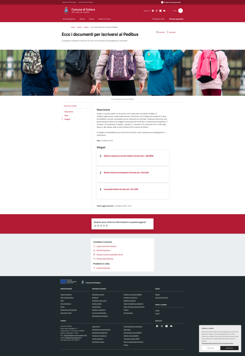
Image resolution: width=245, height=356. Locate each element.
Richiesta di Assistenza (99, 336)
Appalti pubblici (97, 304)
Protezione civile (158, 19)
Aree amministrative (66, 297)
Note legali (127, 329)
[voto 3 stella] (101, 225)
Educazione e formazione (100, 316)
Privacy (126, 345)
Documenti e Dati (65, 313)
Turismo (126, 310)
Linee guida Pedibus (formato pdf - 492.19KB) (121, 189)
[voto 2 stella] (98, 225)
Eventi (157, 313)
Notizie (157, 294)
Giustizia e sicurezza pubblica (133, 294)
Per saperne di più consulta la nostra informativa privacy (217, 343)
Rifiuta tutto (210, 348)
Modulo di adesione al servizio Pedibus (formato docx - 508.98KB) (129, 155)
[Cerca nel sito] (180, 10)
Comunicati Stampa (161, 297)
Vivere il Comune (104, 19)
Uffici (62, 300)
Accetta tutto (229, 348)
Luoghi (157, 310)
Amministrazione (69, 19)
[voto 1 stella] (95, 225)
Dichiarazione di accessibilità (132, 332)
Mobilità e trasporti (130, 300)
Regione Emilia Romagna (69, 2)
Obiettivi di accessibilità (131, 336)
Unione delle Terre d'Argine (85, 2)
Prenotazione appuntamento (101, 329)
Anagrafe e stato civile (99, 300)
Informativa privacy (98, 342)
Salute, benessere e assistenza (133, 304)
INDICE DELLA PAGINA (70, 106)
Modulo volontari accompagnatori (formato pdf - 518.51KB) (126, 172)
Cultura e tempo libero (99, 313)
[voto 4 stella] (103, 225)
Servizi (91, 19)
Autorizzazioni (96, 307)
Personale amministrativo (68, 310)
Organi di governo (66, 294)
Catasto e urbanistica (98, 310)
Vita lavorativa (128, 313)
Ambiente (95, 297)
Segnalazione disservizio (99, 332)
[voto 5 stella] (106, 225)
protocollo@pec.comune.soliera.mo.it (75, 335)
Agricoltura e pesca (98, 294)
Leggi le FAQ (96, 326)
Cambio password (97, 339)
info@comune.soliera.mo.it (73, 337)
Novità (82, 19)
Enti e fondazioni (65, 304)
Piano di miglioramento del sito (133, 342)
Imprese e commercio (130, 297)
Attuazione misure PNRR (131, 339)
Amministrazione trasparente (133, 326)
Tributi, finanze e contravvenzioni (134, 307)
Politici (62, 307)
